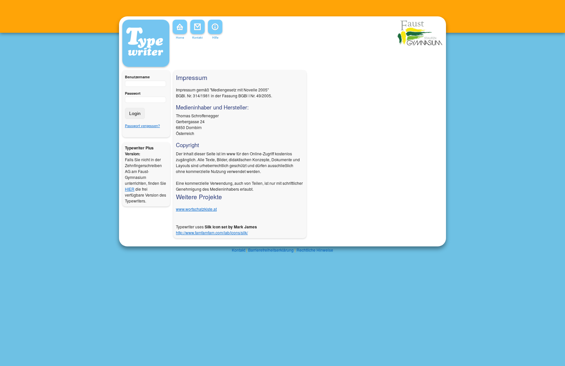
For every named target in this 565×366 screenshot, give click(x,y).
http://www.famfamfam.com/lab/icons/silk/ (212, 232)
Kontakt (238, 250)
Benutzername (137, 76)
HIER (129, 189)
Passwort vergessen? (142, 125)
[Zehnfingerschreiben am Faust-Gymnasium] (420, 44)
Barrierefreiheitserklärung (271, 250)
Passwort (133, 93)
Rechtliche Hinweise (315, 250)
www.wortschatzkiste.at (196, 209)
